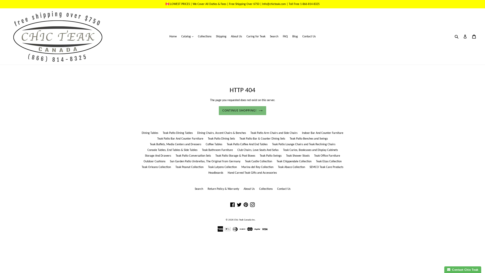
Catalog (188, 36)
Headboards (215, 172)
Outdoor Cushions (154, 161)
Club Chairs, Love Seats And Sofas (257, 150)
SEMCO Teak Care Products (326, 167)
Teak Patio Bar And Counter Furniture (180, 138)
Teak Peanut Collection (189, 167)
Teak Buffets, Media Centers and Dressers (175, 144)
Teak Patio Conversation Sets (193, 155)
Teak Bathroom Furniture (217, 150)
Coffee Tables (214, 144)
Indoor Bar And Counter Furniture (322, 133)
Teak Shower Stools (298, 155)
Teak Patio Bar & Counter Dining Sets (262, 138)
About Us (236, 36)
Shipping (221, 36)
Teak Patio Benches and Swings (309, 138)
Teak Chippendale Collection (294, 161)
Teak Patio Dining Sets (221, 138)
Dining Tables (150, 133)
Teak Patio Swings (271, 155)
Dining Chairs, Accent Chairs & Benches (221, 133)
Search (274, 36)
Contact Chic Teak (464, 269)
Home (173, 36)
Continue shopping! (239, 110)
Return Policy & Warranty (223, 189)
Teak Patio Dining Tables (178, 133)
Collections (204, 36)
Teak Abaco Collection (291, 167)
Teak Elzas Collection (329, 161)
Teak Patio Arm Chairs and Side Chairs (273, 133)
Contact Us (309, 36)
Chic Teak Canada (242, 220)
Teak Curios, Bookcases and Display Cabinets (310, 150)
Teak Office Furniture (327, 155)
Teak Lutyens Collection (222, 167)
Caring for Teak (255, 36)
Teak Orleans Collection (156, 167)
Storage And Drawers (158, 155)
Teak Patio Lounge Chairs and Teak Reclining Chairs (303, 144)
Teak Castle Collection (258, 161)
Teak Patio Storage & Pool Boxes (235, 155)
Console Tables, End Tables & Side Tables (172, 150)
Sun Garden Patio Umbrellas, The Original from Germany (205, 161)
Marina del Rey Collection (257, 167)
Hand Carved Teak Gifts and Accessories (252, 172)
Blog (295, 36)
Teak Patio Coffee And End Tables (247, 144)
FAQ (285, 36)
